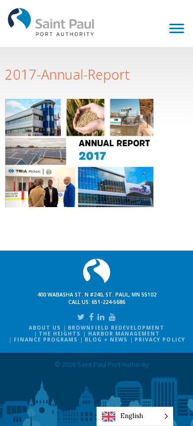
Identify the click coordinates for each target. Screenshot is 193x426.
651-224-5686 (108, 301)
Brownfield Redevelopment (116, 327)
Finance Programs (46, 339)
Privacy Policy (160, 339)
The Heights (60, 333)
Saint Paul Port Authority (51, 22)
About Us (45, 327)
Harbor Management (124, 333)
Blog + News (106, 339)
